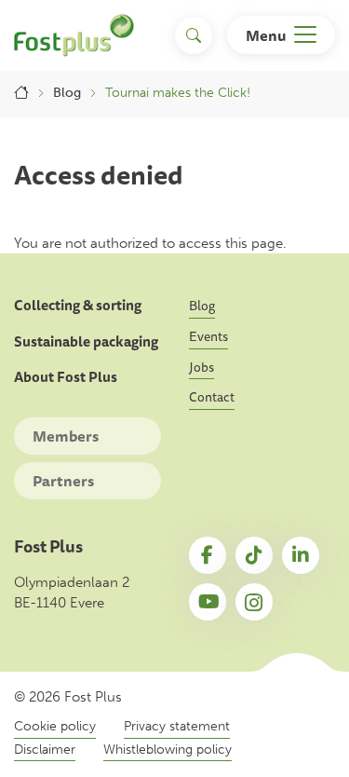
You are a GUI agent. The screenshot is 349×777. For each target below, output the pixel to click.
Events (208, 336)
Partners (63, 481)
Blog (67, 93)
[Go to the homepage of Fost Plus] (74, 35)
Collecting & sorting (77, 305)
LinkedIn (300, 555)
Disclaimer (44, 749)
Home (21, 93)
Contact (212, 397)
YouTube (207, 601)
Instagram (254, 601)
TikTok (254, 555)
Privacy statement (177, 726)
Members (66, 436)
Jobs (201, 367)
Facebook (207, 555)
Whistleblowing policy (167, 749)
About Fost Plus (65, 377)
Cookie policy (55, 726)
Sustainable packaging (86, 342)
